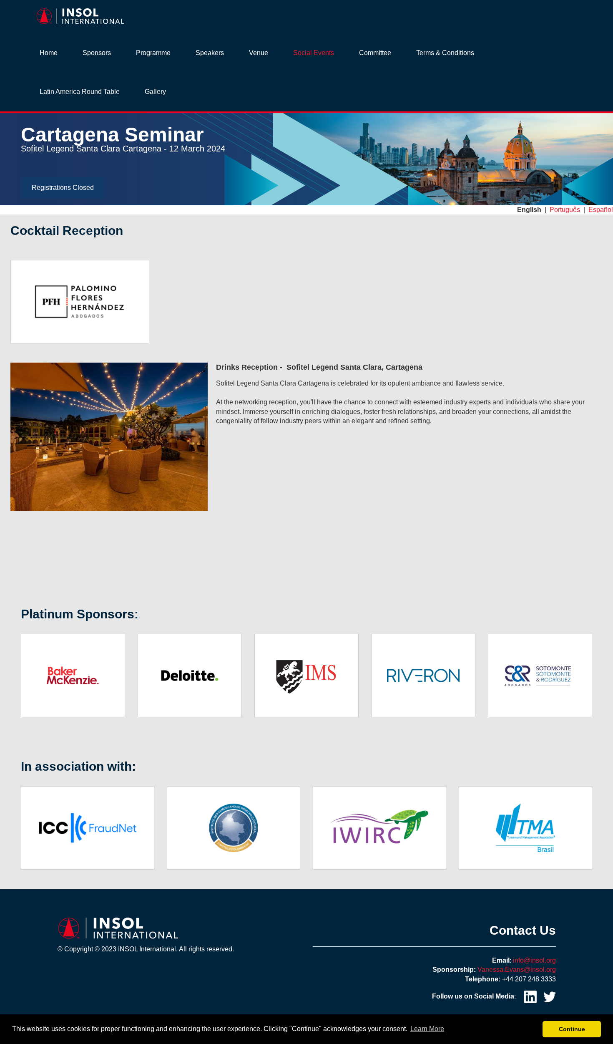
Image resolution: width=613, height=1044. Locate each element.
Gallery (155, 91)
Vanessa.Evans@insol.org (516, 969)
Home (49, 52)
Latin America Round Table (80, 91)
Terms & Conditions (445, 52)
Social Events (313, 52)
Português (565, 209)
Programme (153, 52)
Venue (258, 52)
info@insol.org (534, 960)
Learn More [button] (427, 1028)
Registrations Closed (63, 187)
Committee (375, 52)
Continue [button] (572, 1029)
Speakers (210, 52)
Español (600, 209)
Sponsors (97, 52)
